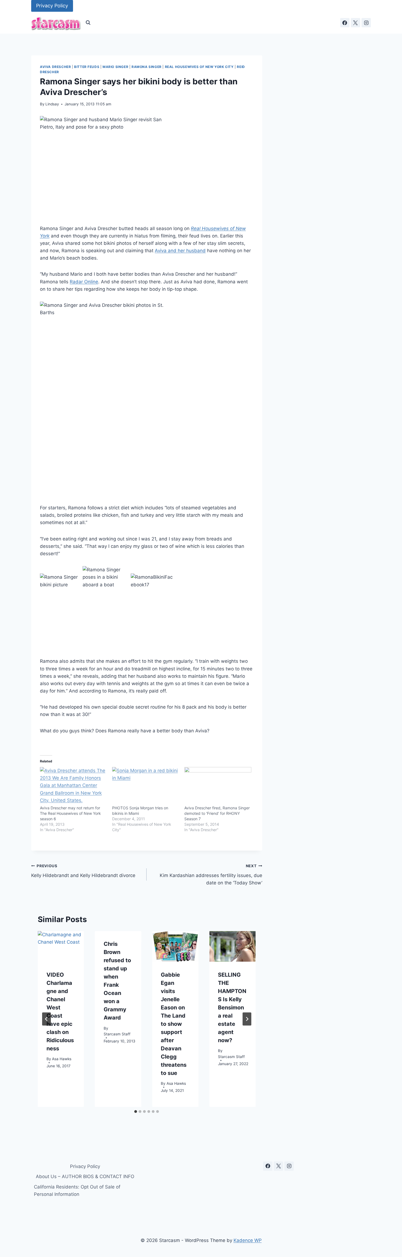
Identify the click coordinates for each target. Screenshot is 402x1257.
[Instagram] (366, 22)
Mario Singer (115, 67)
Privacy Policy (52, 5)
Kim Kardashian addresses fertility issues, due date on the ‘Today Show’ (211, 874)
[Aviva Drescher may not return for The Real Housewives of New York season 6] (73, 786)
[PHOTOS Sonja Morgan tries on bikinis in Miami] (145, 786)
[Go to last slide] (46, 1019)
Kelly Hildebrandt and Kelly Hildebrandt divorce (83, 871)
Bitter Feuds (86, 67)
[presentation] (61, 946)
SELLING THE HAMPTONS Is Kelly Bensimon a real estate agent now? (232, 1007)
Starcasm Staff (117, 1034)
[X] (355, 22)
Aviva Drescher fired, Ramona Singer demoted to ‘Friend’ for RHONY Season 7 (217, 813)
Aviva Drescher (55, 67)
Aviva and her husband (180, 250)
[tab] (135, 1111)
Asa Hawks (61, 1059)
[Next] (247, 1019)
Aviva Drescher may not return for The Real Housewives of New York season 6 (70, 813)
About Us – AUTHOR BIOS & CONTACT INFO (85, 1176)
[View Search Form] (88, 23)
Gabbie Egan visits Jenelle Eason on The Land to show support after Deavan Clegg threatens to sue (174, 1023)
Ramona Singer (147, 67)
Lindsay (52, 104)
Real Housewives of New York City (199, 67)
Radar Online (84, 281)
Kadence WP (248, 1240)
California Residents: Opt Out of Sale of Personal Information (77, 1190)
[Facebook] (344, 22)
